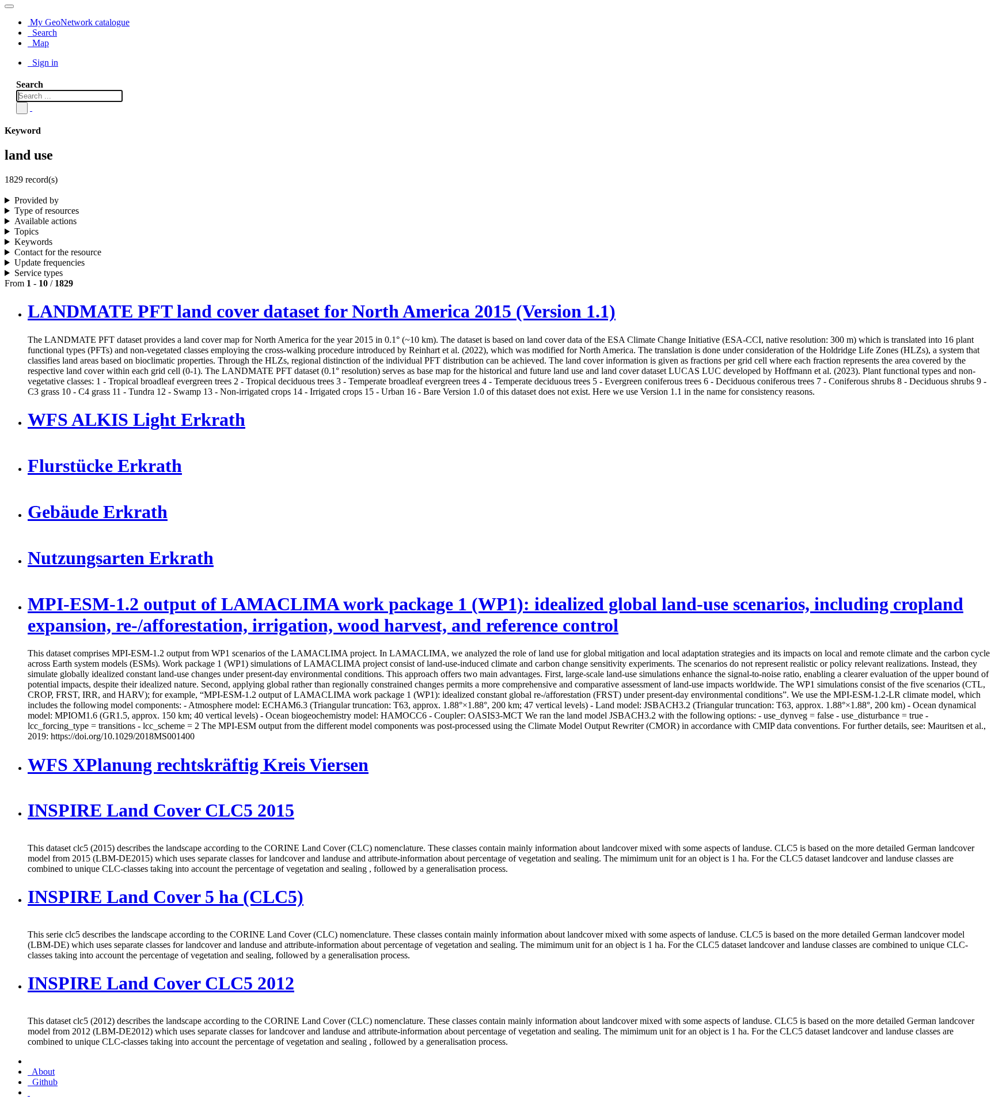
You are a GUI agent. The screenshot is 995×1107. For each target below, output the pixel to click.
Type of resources (46, 211)
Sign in (44, 62)
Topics (26, 231)
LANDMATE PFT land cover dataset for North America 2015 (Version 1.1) (322, 311)
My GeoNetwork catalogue (79, 22)
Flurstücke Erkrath (105, 465)
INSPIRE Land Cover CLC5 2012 (161, 983)
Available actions (45, 221)
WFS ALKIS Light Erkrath (136, 419)
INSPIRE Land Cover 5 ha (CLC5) (165, 896)
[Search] (22, 108)
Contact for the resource (57, 252)
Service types (38, 273)
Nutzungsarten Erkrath (121, 557)
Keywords (33, 242)
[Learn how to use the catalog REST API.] (29, 1092)
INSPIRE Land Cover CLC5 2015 (161, 810)
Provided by (36, 200)
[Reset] (31, 107)
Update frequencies (49, 262)
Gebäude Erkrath (98, 511)
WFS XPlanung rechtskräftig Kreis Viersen (198, 764)
